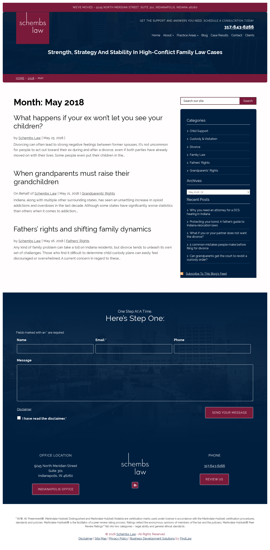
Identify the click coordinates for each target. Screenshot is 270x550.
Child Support (199, 131)
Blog (204, 35)
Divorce (195, 147)
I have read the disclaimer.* (44, 418)
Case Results (219, 35)
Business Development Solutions (152, 538)
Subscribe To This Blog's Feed (206, 273)
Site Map (101, 538)
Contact (236, 35)
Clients (249, 35)
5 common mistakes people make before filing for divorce (216, 246)
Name (21, 340)
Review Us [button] (214, 479)
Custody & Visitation (203, 139)
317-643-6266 (239, 27)
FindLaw (186, 538)
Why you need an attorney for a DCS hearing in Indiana (213, 212)
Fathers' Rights (77, 241)
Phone (179, 340)
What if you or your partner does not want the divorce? (217, 234)
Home (156, 35)
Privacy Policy (118, 538)
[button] (266, 523)
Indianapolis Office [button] (55, 489)
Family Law (197, 155)
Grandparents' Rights (98, 193)
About (167, 35)
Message (24, 360)
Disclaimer (24, 409)
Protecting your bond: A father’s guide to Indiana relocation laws (215, 223)
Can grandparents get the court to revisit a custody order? (217, 257)
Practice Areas (186, 35)
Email (101, 340)
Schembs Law (30, 138)
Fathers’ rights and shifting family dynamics (82, 229)
